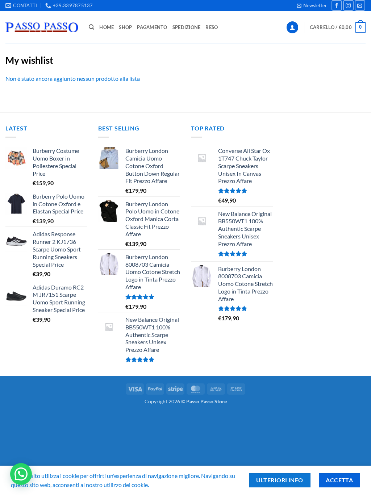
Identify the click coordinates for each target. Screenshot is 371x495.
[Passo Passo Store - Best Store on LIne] (41, 27)
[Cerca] (91, 27)
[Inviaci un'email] (360, 5)
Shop (125, 27)
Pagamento (152, 27)
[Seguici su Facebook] (337, 5)
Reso (211, 27)
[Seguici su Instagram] (348, 5)
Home (106, 27)
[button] (312, 5)
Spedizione (186, 27)
